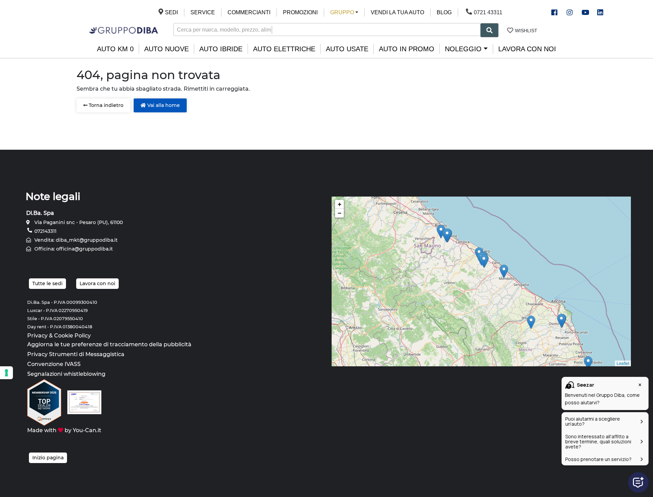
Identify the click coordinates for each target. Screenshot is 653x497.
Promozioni (300, 12)
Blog (444, 12)
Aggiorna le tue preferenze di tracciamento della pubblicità (109, 344)
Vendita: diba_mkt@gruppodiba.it (75, 240)
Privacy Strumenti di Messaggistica (75, 354)
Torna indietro (105, 105)
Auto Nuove (166, 49)
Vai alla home (163, 105)
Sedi (171, 12)
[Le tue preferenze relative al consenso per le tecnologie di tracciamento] (6, 372)
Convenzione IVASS (54, 364)
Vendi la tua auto (397, 12)
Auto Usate (347, 49)
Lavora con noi (527, 49)
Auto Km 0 (115, 49)
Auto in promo (406, 49)
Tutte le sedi (47, 283)
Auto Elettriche (284, 49)
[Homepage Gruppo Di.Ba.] (123, 30)
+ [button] (339, 204)
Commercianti (249, 12)
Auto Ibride (220, 49)
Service (202, 12)
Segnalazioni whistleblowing (66, 374)
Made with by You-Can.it (64, 430)
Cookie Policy (72, 335)
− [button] (339, 213)
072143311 (44, 231)
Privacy (37, 335)
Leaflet (623, 363)
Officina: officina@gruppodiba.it (73, 249)
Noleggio (463, 49)
